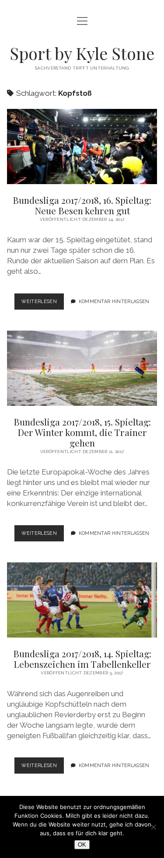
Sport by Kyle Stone (82, 53)
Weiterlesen (42, 304)
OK (82, 844)
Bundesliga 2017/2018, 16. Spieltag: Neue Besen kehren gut (82, 146)
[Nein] (153, 827)
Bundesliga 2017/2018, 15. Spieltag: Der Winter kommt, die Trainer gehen (82, 368)
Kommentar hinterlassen (114, 301)
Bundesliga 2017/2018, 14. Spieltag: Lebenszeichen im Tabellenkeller (82, 600)
